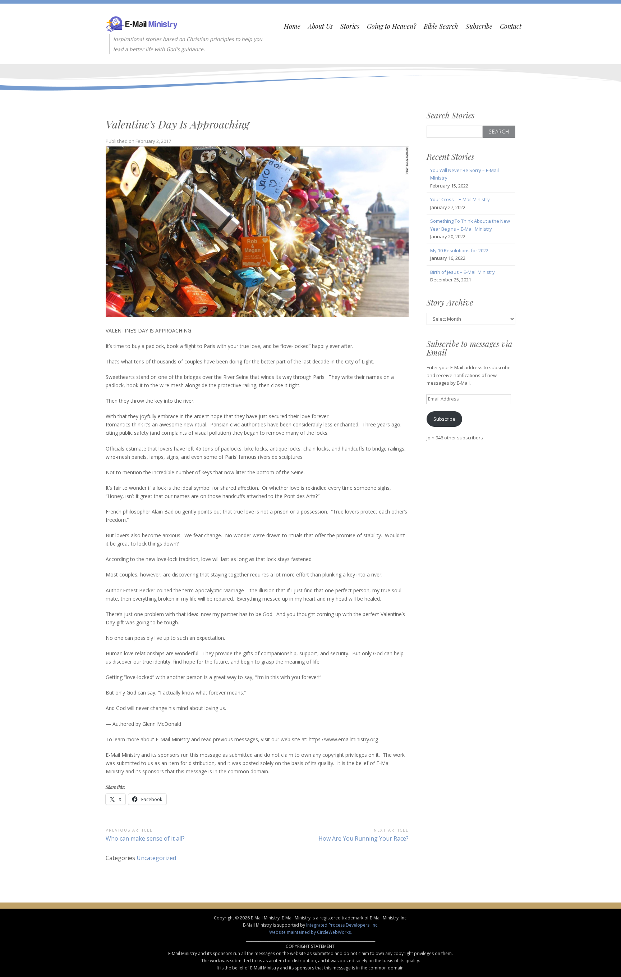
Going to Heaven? (391, 26)
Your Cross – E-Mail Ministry (460, 199)
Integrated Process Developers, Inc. (342, 925)
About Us (320, 26)
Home (292, 26)
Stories (349, 26)
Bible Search (441, 26)
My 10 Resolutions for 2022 (459, 250)
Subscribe (479, 26)
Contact (510, 26)
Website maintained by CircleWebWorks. (310, 932)
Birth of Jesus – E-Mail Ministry (462, 272)
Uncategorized (156, 858)
